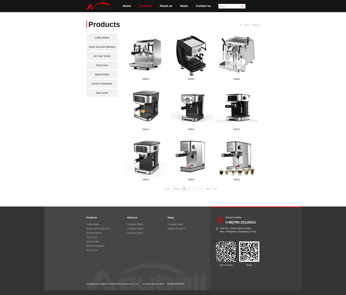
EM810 (146, 79)
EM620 (191, 179)
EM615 (146, 179)
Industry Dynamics (176, 228)
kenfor (162, 284)
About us (132, 217)
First (167, 189)
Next (208, 189)
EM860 (237, 79)
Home (246, 25)
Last (215, 189)
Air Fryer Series (94, 233)
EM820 (191, 79)
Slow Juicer (92, 250)
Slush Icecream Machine (98, 228)
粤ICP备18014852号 (175, 284)
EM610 (146, 129)
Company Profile (135, 224)
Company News (175, 224)
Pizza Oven (92, 237)
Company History (135, 228)
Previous (176, 189)
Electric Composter (95, 246)
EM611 (191, 129)
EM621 (237, 179)
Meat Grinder (92, 241)
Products (256, 25)
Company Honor (135, 233)
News (171, 217)
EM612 (237, 129)
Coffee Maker (92, 224)
